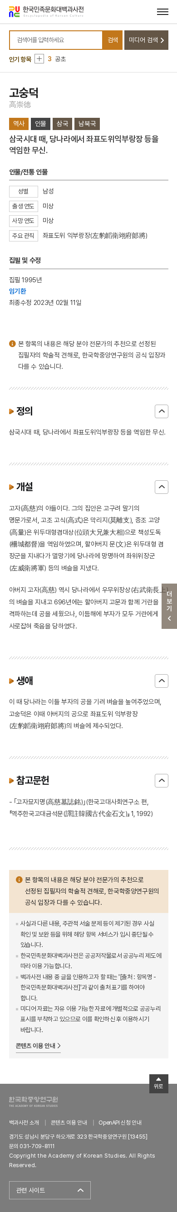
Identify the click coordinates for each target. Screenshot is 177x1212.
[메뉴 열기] (162, 11)
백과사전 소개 (24, 1122)
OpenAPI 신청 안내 (119, 1122)
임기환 (17, 291)
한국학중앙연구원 (33, 1101)
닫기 (161, 411)
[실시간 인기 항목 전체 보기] (39, 58)
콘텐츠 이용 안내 (35, 1045)
